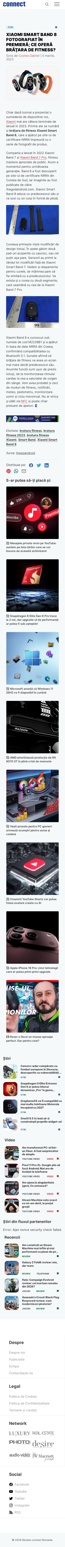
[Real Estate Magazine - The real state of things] (43, 1434)
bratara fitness (31, 431)
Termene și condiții (23, 1410)
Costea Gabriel (29, 55)
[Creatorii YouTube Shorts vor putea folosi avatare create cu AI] (32, 868)
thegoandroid (25, 453)
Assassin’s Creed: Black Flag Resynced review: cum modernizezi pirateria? (40, 1301)
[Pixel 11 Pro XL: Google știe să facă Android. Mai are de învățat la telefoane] (12, 1170)
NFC (24, 401)
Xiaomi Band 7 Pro (33, 157)
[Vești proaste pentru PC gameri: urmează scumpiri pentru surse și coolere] (32, 796)
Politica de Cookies (23, 1396)
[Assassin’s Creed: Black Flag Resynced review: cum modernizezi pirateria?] (12, 1303)
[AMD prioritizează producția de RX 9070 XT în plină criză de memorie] (32, 727)
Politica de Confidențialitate (29, 1403)
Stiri (10, 27)
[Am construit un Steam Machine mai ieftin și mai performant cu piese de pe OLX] (12, 1250)
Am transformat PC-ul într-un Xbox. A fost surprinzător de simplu (40, 1151)
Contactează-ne (21, 1373)
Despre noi (17, 1352)
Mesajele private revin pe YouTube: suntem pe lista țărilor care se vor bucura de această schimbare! (31, 547)
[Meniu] (57, 4)
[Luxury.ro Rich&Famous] (20, 1435)
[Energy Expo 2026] (32, 421)
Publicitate (17, 1359)
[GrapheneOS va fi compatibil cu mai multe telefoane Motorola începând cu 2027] (10, 1106)
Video (50, 1159)
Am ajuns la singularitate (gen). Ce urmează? (38, 1184)
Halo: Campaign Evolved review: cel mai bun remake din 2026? (40, 1283)
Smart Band (27, 440)
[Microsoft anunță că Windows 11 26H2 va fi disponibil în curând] (32, 658)
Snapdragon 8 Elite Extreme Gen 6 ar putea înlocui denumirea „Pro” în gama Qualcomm (39, 1088)
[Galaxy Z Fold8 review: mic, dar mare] (12, 1268)
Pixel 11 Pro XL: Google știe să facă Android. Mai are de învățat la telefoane (41, 1168)
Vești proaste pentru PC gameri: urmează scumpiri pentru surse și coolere (29, 830)
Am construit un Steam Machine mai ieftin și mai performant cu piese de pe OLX (39, 1250)
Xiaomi (11, 121)
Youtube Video (31, 1159)
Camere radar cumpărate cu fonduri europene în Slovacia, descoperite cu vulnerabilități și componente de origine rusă (41, 1071)
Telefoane (42, 1273)
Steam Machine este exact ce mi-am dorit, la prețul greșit (39, 1203)
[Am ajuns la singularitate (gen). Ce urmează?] (12, 1188)
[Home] (14, 3)
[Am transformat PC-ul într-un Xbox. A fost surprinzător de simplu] (12, 1153)
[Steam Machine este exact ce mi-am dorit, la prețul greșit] (12, 1205)
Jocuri (26, 1291)
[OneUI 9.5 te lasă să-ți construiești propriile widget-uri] (10, 1124)
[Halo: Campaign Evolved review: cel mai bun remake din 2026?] (12, 1285)
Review (26, 1256)
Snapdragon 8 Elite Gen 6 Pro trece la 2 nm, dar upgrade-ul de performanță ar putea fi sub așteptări (32, 620)
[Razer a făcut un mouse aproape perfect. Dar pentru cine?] (32, 1006)
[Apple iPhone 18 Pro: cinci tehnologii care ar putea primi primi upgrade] (32, 937)
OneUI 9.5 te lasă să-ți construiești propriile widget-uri (41, 1120)
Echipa (14, 1366)
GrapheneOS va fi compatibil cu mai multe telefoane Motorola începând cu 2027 (41, 1104)
